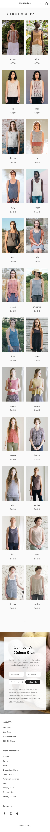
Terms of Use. (20, 702)
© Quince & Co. (25, 826)
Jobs (5, 783)
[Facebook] (4, 813)
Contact (6, 756)
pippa (13, 405)
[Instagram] (11, 813)
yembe (13, 59)
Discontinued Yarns (10, 770)
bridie (37, 455)
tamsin (13, 455)
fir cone (12, 604)
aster (37, 554)
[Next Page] (31, 621)
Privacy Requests (9, 796)
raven (37, 356)
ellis (37, 59)
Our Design (7, 732)
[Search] (42, 4)
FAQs (5, 765)
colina (37, 505)
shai (37, 108)
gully (13, 207)
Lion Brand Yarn (9, 736)
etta (13, 257)
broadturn (37, 306)
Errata (5, 761)
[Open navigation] (3, 4)
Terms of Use (8, 792)
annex (13, 306)
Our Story (7, 727)
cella (37, 257)
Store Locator (8, 774)
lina (13, 554)
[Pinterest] (17, 813)
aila (13, 505)
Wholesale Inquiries (11, 778)
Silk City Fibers (9, 741)
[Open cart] (46, 3)
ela (13, 108)
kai (37, 158)
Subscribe (33, 682)
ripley (13, 356)
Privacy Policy (8, 787)
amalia (37, 405)
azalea (37, 604)
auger (37, 207)
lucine (13, 158)
